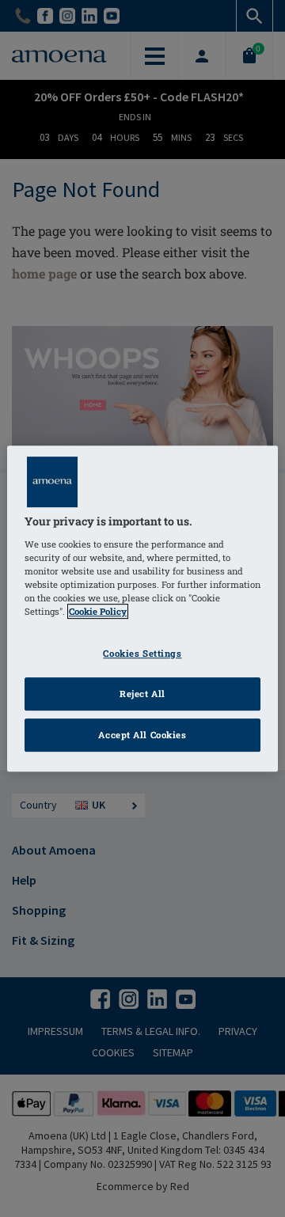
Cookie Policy (98, 611)
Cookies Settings (142, 653)
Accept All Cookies (142, 735)
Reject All (142, 693)
